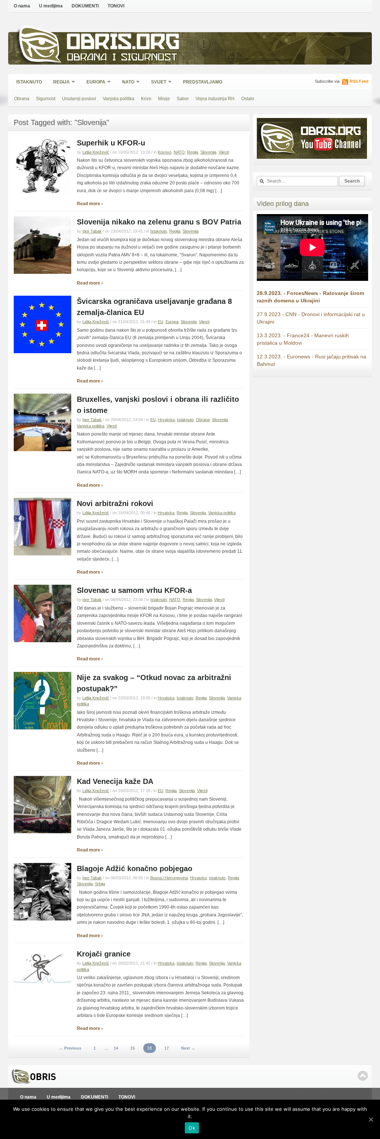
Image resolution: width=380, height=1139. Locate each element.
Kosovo (164, 152)
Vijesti (224, 152)
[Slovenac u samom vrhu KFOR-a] (42, 640)
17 (166, 1048)
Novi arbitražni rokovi (115, 503)
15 (132, 1048)
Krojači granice (104, 954)
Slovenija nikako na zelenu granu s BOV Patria (159, 222)
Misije (164, 98)
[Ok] (370, 1119)
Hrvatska (166, 419)
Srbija (100, 884)
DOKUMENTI (85, 6)
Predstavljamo (202, 82)
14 (116, 1048)
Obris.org (123, 43)
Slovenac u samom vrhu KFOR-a (134, 590)
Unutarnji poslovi (79, 98)
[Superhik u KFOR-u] (42, 193)
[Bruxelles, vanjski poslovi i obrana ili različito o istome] (42, 449)
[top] (363, 1076)
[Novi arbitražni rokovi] (42, 554)
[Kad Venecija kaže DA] (42, 831)
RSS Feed (359, 81)
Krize (146, 98)
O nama (22, 6)
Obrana (21, 98)
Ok (192, 1128)
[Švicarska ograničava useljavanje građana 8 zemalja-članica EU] (42, 351)
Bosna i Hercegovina (169, 878)
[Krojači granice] (42, 1004)
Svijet (156, 82)
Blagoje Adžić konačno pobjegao (134, 868)
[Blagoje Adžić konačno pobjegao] (42, 919)
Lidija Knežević (95, 152)
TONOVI (116, 6)
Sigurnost (45, 98)
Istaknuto (29, 82)
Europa (93, 82)
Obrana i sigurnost (122, 58)
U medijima (51, 6)
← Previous (70, 1048)
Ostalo (247, 98)
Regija (59, 82)
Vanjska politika (118, 98)
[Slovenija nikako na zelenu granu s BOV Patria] (42, 272)
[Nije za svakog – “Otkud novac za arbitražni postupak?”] (42, 728)
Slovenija (208, 152)
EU (160, 321)
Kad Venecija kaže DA (115, 781)
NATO (125, 82)
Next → (188, 1048)
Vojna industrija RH (215, 98)
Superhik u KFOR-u (111, 143)
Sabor (183, 98)
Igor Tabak (92, 231)
